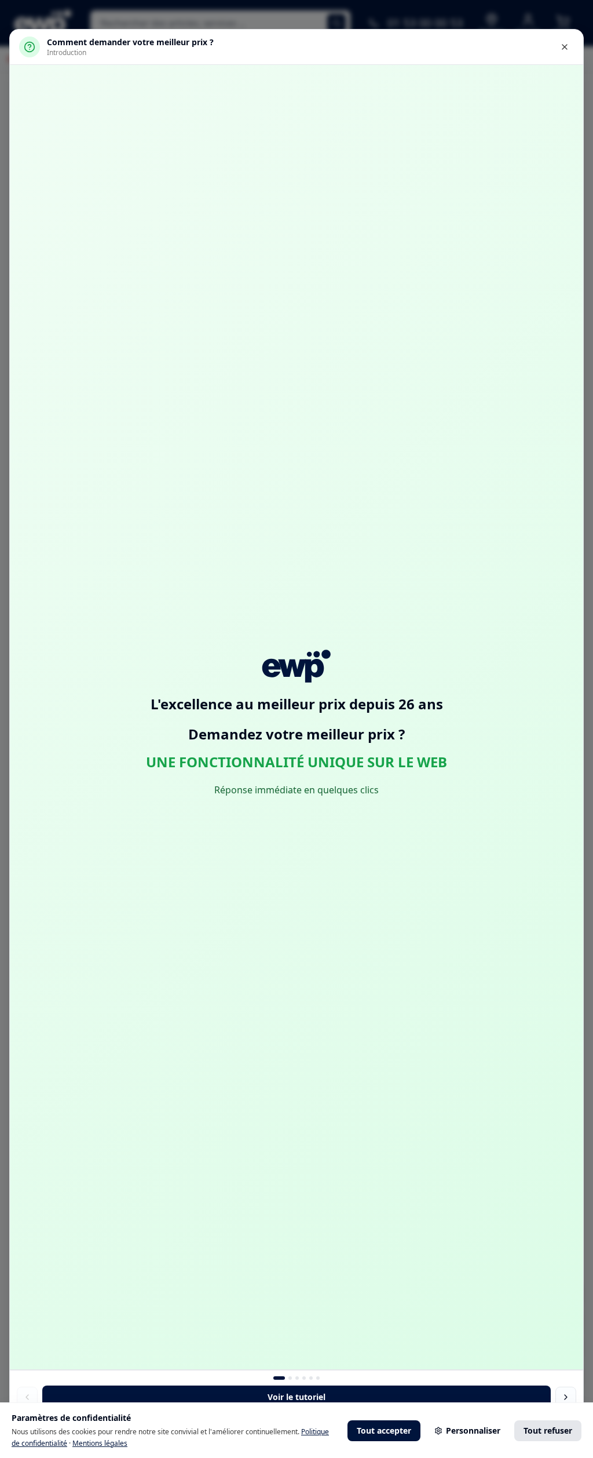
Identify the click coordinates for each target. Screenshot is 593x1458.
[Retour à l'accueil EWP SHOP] (296, 666)
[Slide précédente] (27, 1397)
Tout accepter (384, 1430)
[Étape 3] (304, 1378)
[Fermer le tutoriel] (564, 47)
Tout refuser (548, 1430)
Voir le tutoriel (296, 1396)
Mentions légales (99, 1443)
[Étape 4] (311, 1378)
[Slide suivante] (565, 1397)
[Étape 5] (318, 1378)
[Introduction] (279, 1378)
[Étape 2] (297, 1378)
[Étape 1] (290, 1378)
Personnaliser (473, 1430)
